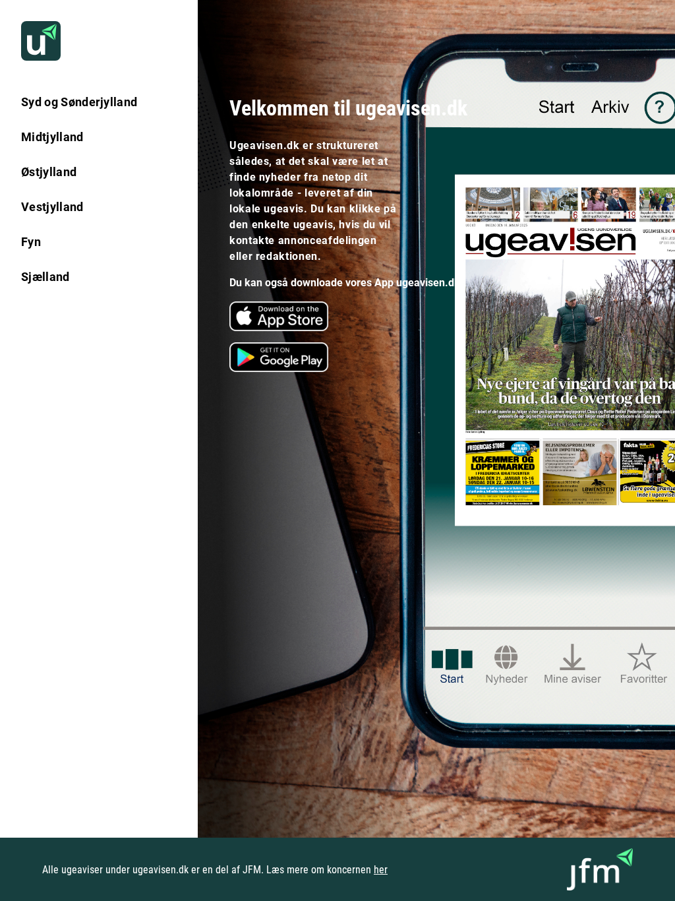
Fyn (31, 242)
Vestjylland (52, 207)
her (381, 869)
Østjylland (48, 172)
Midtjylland (52, 137)
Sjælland (45, 277)
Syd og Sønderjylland (79, 102)
